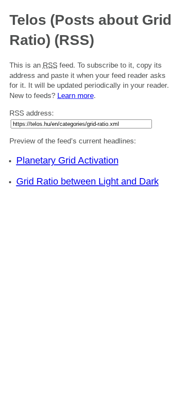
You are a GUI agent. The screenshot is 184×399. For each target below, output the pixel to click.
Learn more (75, 96)
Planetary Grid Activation (67, 160)
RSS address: (31, 113)
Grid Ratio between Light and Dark (87, 181)
